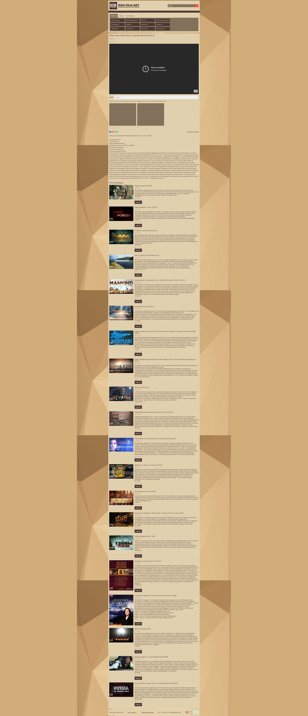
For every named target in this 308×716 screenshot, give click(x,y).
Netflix (129, 24)
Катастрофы (115, 24)
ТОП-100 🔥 (115, 20)
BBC (144, 20)
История (160, 24)
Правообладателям (147, 712)
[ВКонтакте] (110, 132)
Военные (145, 24)
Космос (144, 28)
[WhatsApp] (117, 132)
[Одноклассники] (112, 132)
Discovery (130, 28)
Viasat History (161, 28)
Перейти (138, 202)
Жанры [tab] (121, 16)
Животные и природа (163, 20)
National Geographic (132, 20)
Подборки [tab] (114, 16)
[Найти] (196, 5)
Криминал (114, 28)
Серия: (111, 97)
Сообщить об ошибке (193, 132)
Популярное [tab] (130, 16)
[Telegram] (115, 132)
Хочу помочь (132, 712)
